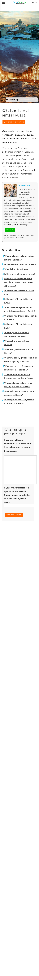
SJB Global (24, 185)
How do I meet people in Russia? (20, 264)
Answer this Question (15, 122)
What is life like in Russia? (16, 269)
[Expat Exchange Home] (19, 2)
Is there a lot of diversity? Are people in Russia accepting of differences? (18, 282)
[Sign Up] (36, 2)
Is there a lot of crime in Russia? (19, 274)
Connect (9, 230)
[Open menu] (3, 2)
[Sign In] (33, 2)
